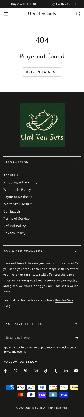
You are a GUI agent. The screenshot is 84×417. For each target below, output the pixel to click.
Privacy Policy (14, 233)
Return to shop (42, 72)
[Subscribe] (78, 338)
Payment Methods (17, 196)
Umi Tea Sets (34, 407)
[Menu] (6, 14)
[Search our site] (78, 14)
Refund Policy (14, 226)
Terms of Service (16, 218)
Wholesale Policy (17, 189)
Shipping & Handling (20, 182)
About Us (10, 175)
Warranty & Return (18, 204)
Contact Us (12, 211)
